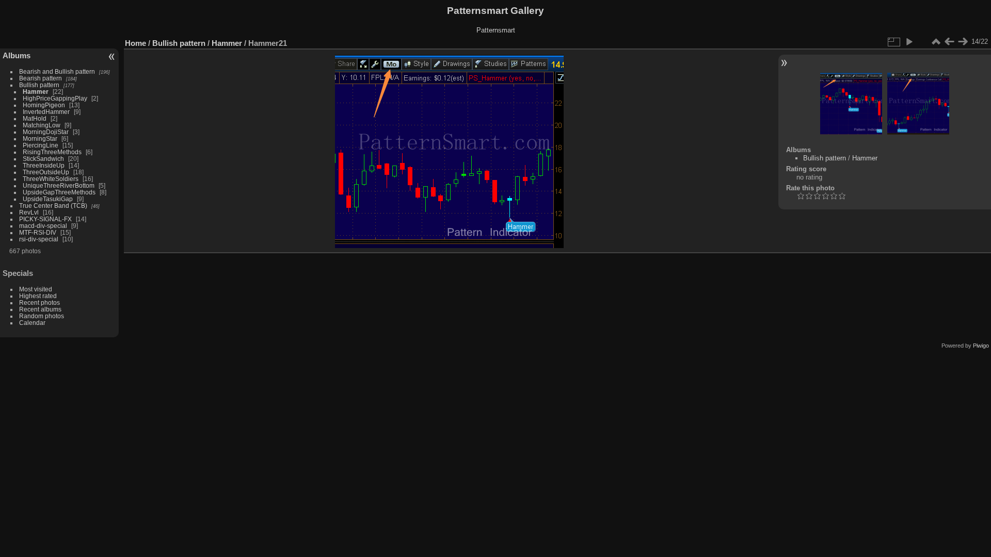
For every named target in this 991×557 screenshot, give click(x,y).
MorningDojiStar (46, 131)
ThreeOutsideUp (46, 172)
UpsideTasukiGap (48, 198)
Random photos (41, 316)
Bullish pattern (39, 84)
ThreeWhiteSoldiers (50, 178)
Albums (16, 55)
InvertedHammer (46, 111)
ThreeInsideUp (44, 165)
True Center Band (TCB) (54, 205)
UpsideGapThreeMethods (59, 192)
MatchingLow (41, 125)
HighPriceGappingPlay (55, 98)
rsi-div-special (38, 239)
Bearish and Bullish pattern (57, 71)
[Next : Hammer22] (962, 41)
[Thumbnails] (935, 41)
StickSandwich (43, 158)
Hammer (36, 91)
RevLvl (29, 212)
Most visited (35, 289)
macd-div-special (43, 225)
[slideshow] (909, 41)
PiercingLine (40, 145)
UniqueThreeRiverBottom (58, 185)
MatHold (34, 118)
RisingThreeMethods (52, 152)
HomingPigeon (44, 105)
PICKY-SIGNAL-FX (45, 219)
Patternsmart (495, 30)
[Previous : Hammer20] (949, 41)
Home (135, 43)
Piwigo (981, 345)
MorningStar (40, 138)
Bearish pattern (40, 78)
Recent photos (39, 302)
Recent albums (40, 309)
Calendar (32, 322)
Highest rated (38, 295)
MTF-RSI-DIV (37, 232)
